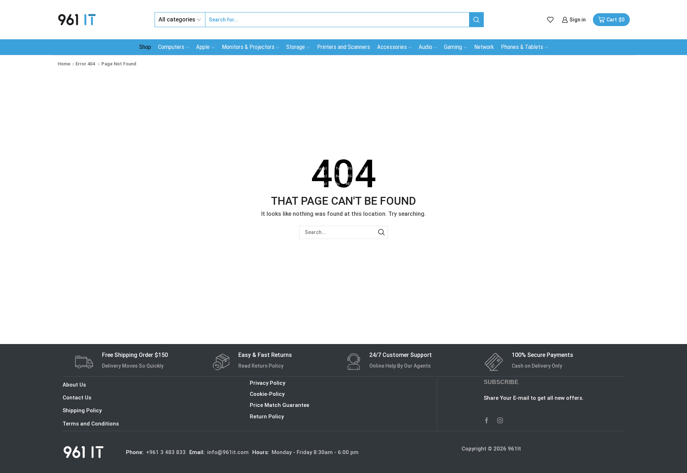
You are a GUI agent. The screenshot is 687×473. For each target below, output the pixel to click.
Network (484, 46)
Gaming (453, 46)
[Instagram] (500, 420)
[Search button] (476, 20)
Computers (171, 46)
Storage (295, 46)
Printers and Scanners (343, 46)
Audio (425, 46)
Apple (203, 46)
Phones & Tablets (522, 46)
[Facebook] (486, 420)
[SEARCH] (381, 232)
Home (64, 63)
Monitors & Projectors (248, 46)
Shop (145, 46)
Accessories (392, 46)
